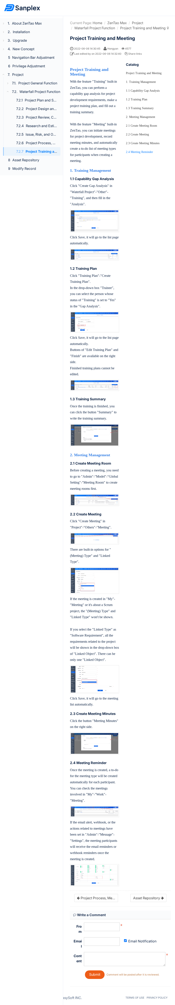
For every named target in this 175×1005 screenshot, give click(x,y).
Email (78, 943)
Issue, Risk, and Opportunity (48, 134)
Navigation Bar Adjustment (33, 57)
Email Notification (142, 941)
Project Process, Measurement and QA (56, 143)
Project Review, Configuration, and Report (59, 117)
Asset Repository (25, 160)
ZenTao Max (117, 23)
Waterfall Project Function (94, 28)
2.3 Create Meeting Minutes (142, 143)
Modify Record (24, 168)
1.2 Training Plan (136, 99)
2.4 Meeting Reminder (139, 152)
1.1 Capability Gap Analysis (143, 90)
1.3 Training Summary (140, 108)
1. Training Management (141, 82)
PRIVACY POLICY (157, 997)
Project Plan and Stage (43, 100)
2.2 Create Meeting (137, 134)
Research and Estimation (45, 126)
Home (97, 23)
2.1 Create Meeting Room (141, 125)
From (79, 929)
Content (78, 958)
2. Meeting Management (140, 117)
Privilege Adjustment (28, 66)
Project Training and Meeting (49, 151)
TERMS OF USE (134, 997)
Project (137, 23)
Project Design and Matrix (46, 109)
